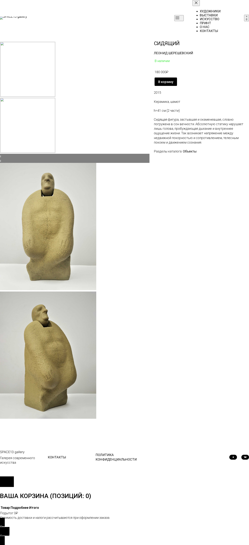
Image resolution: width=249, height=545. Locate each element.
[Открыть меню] (179, 18)
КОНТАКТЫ (57, 457)
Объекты (190, 151)
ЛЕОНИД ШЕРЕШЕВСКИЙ (173, 53)
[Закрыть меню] (196, 3)
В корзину (165, 82)
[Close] (7, 481)
